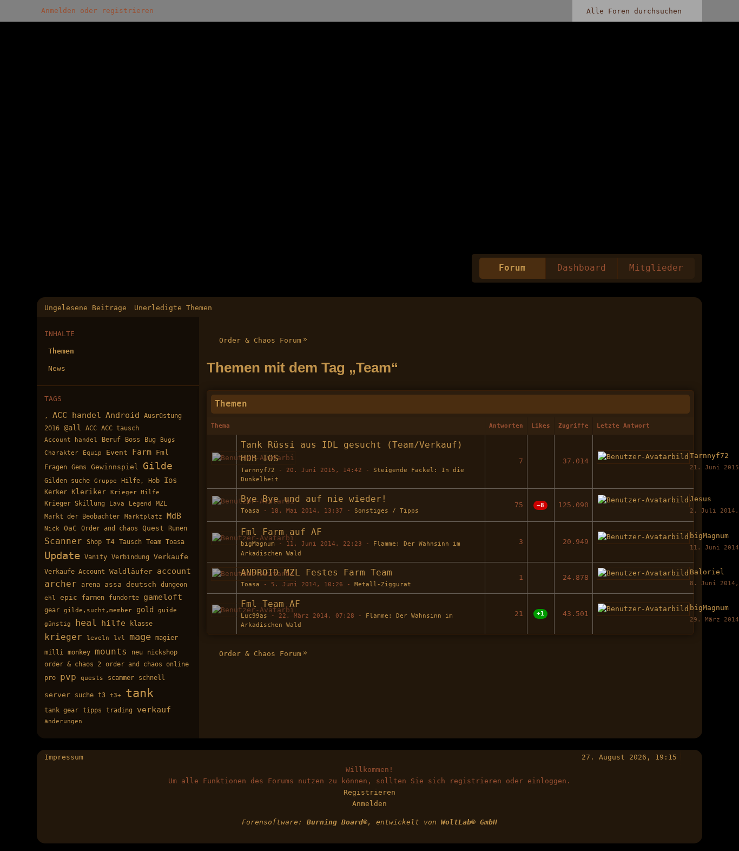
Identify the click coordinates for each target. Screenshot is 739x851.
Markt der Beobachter (82, 516)
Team (153, 542)
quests (92, 678)
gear (52, 610)
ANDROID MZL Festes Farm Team (316, 573)
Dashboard (581, 268)
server (57, 695)
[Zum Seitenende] (690, 307)
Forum (512, 268)
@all (72, 427)
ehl (50, 597)
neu (137, 652)
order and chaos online (147, 664)
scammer (121, 678)
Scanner (63, 541)
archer (60, 584)
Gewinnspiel (114, 467)
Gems (79, 467)
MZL (161, 503)
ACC (91, 428)
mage (140, 637)
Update (62, 555)
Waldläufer (131, 571)
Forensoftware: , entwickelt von (369, 822)
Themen (61, 351)
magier (166, 637)
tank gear (61, 710)
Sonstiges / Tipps (386, 510)
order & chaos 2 (72, 664)
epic (68, 597)
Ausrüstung (163, 416)
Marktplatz (143, 516)
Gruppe (105, 481)
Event (117, 452)
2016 (52, 428)
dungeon (174, 584)
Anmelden (369, 804)
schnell (151, 678)
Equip (92, 452)
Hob (154, 481)
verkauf (154, 709)
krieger (63, 637)
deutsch (141, 584)
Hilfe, (132, 481)
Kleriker (88, 492)
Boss (132, 439)
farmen (93, 597)
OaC (70, 528)
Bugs (167, 439)
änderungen (63, 721)
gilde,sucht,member (98, 610)
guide (167, 610)
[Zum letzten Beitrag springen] (643, 457)
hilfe (113, 623)
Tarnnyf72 (258, 470)
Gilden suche (67, 481)
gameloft (162, 596)
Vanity (95, 557)
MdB (174, 515)
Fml (162, 452)
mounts (111, 651)
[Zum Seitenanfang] (690, 757)
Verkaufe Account (74, 571)
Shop (94, 542)
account (174, 570)
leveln (98, 637)
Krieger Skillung (74, 503)
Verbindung (130, 557)
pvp (68, 677)
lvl (119, 637)
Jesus (700, 499)
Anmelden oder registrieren (97, 10)
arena (90, 584)
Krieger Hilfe (135, 492)
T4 (110, 542)
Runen (177, 528)
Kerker (55, 492)
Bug (150, 439)
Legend (140, 503)
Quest (153, 528)
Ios (170, 480)
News (56, 368)
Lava (116, 503)
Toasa (175, 542)
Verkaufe (171, 557)
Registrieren (369, 792)
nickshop (162, 652)
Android (122, 415)
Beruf (111, 439)
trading (119, 710)
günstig (57, 623)
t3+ (115, 695)
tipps (92, 710)
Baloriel (707, 572)
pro (50, 678)
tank (140, 693)
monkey (79, 652)
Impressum (63, 757)
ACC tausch (120, 428)
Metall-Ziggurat (382, 584)
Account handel (70, 439)
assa (113, 584)
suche (84, 695)
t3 (101, 695)
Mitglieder (656, 268)
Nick (52, 528)
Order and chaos (109, 528)
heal (86, 623)
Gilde (158, 466)
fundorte (124, 597)
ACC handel (76, 415)
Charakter (61, 452)
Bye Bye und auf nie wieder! (314, 499)
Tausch (130, 542)
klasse (141, 623)
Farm (141, 451)
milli (53, 652)
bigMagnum (709, 536)
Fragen (55, 467)
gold (145, 609)
